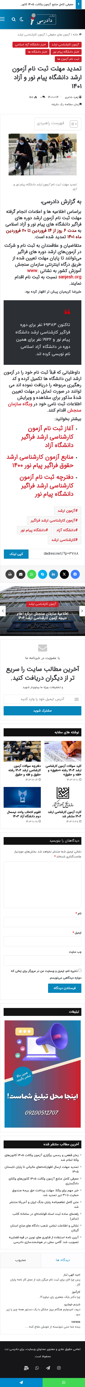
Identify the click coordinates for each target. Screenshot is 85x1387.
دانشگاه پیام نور (33, 530)
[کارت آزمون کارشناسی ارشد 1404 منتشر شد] (63, 797)
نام (78, 914)
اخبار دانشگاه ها (37, 52)
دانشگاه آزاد (65, 530)
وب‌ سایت (75, 952)
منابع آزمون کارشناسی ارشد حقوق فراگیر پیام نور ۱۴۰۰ (39, 461)
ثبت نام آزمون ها (68, 59)
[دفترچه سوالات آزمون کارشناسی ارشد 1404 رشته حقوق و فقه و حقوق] (22, 751)
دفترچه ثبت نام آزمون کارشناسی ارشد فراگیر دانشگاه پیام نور (46, 485)
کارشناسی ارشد (63, 540)
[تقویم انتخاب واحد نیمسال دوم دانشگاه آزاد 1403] (22, 797)
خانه (76, 35)
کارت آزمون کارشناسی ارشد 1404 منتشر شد (64, 814)
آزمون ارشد (66, 510)
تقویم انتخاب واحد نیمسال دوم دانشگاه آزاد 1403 (24, 814)
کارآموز (76, 1292)
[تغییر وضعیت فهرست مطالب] (71, 124)
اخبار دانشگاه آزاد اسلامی (30, 45)
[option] (42, 611)
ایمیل (77, 933)
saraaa (75, 1322)
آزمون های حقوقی (59, 35)
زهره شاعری (71, 97)
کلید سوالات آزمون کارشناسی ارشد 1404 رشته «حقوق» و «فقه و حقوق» (63, 770)
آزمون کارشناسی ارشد (31, 35)
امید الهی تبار (71, 1275)
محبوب (20, 1260)
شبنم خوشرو (72, 1305)
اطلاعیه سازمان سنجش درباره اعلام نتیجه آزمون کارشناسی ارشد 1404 (42, 616)
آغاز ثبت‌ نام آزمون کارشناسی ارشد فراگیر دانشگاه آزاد (47, 437)
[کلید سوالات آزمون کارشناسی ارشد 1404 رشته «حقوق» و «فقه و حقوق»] (63, 751)
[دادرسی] (42, 19)
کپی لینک (16, 554)
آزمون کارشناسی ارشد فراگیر (53, 520)
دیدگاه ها (63, 1260)
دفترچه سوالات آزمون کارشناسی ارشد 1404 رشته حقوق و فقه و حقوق (24, 770)
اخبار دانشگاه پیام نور (66, 52)
